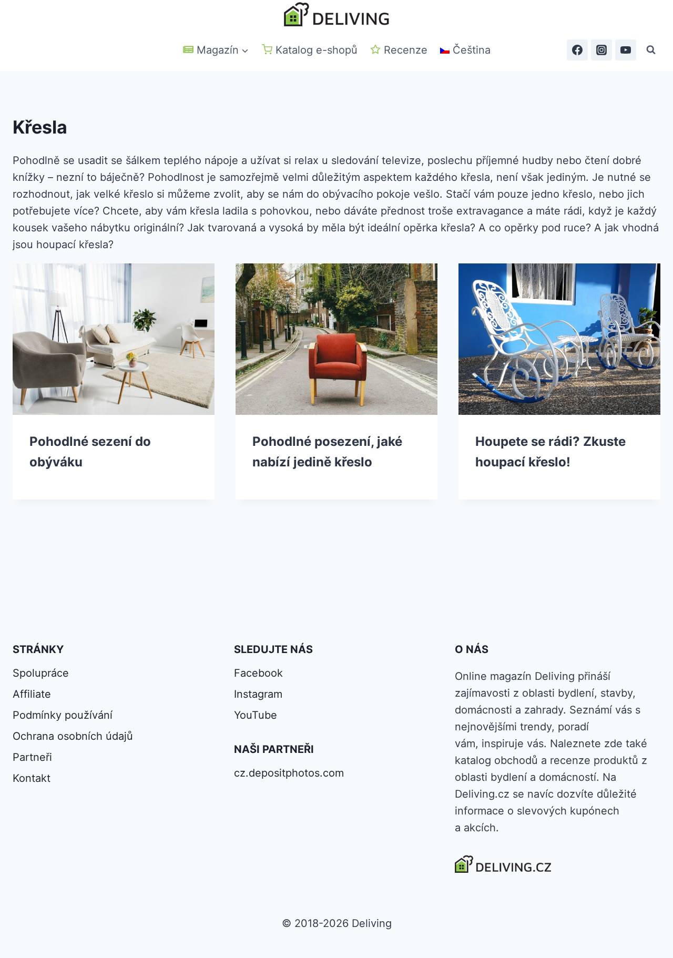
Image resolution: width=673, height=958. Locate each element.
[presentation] (114, 339)
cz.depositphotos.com (289, 773)
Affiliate (32, 694)
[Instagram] (601, 49)
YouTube (255, 715)
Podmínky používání (63, 715)
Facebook (258, 673)
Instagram (258, 694)
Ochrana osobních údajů (73, 736)
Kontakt (31, 778)
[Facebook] (577, 49)
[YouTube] (625, 49)
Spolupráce (41, 673)
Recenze (405, 50)
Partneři (32, 757)
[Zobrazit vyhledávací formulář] (650, 49)
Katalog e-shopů (317, 50)
